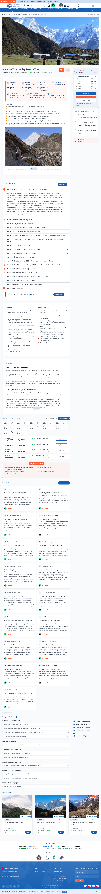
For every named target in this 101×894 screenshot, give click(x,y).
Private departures (65, 418)
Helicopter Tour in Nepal (60, 878)
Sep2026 (11, 423)
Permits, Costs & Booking (83, 730)
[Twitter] (7, 886)
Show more (33, 168)
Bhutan (43, 871)
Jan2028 (51, 428)
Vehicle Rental (69, 8)
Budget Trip (58, 8)
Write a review (64, 483)
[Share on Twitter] (93, 14)
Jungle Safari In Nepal (59, 881)
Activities (33, 8)
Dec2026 (31, 423)
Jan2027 (38, 423)
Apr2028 (5, 432)
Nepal (40, 8)
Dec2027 (44, 428)
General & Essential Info (83, 721)
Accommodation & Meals (83, 727)
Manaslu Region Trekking (20, 14)
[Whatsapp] (14, 886)
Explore (28, 832)
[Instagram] (10, 886)
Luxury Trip (49, 8)
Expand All (62, 184)
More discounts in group (11, 832)
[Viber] (18, 886)
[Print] (98, 14)
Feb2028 (57, 428)
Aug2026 (5, 423)
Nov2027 (38, 428)
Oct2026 (18, 423)
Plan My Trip (58, 294)
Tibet (36, 873)
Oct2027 (31, 428)
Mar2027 (51, 423)
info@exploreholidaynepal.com (12, 876)
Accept (64, 891)
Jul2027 (11, 428)
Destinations (24, 8)
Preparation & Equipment (83, 736)
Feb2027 (44, 423)
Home (5, 14)
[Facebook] (3, 886)
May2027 (64, 423)
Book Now (86, 93)
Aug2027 (18, 428)
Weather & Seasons (81, 724)
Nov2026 (25, 423)
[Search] (92, 10)
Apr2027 (57, 423)
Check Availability (86, 97)
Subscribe (79, 880)
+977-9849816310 (8, 874)
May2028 (11, 432)
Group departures (52, 418)
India (43, 873)
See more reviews (7, 712)
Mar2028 (64, 428)
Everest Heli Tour (13, 8)
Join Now (61, 439)
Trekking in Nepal (58, 871)
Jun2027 (5, 428)
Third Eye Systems (54, 887)
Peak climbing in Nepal (59, 876)
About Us (78, 8)
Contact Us (11, 12)
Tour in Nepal (57, 873)
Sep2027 (25, 428)
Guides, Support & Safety (83, 733)
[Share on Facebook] (91, 14)
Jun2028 (18, 432)
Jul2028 (25, 432)
